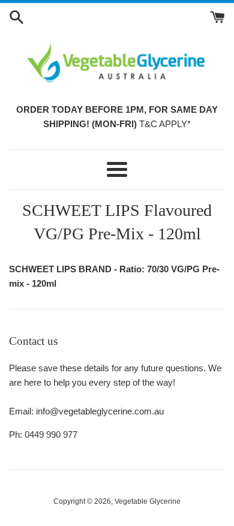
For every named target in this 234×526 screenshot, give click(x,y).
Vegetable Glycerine (148, 501)
